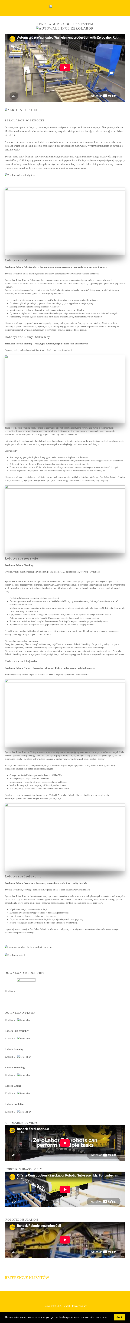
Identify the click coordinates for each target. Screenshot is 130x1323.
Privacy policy (79, 1306)
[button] (6, 8)
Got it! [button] (120, 1317)
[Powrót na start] (65, 8)
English (9, 991)
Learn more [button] (100, 1317)
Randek (66, 1306)
